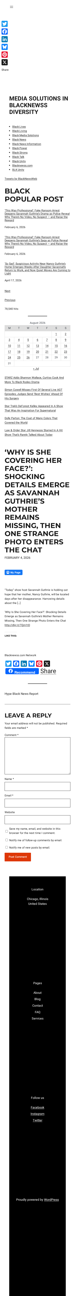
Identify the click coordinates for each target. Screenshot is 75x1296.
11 (18, 346)
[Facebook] (5, 31)
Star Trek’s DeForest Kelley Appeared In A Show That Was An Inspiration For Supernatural (34, 408)
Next (7, 291)
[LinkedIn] (5, 39)
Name (9, 779)
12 (28, 346)
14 (46, 346)
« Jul (36, 369)
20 (37, 352)
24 (9, 357)
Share (48, 671)
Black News (19, 140)
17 (9, 352)
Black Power (19, 148)
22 (56, 352)
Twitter (37, 1120)
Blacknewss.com (22, 166)
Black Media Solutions (25, 135)
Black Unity (19, 161)
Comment (11, 735)
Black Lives (19, 127)
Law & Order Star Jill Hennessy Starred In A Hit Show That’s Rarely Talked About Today (34, 432)
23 (65, 352)
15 (56, 346)
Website (10, 812)
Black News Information (26, 144)
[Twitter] (5, 24)
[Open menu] (11, 7)
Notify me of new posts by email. (29, 848)
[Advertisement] (37, 53)
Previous (10, 300)
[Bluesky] (5, 47)
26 (28, 357)
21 (46, 352)
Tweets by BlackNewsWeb (21, 179)
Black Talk (18, 157)
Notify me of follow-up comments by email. (35, 840)
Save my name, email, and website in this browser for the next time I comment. (34, 831)
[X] (5, 62)
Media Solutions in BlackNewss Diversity (38, 105)
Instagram (37, 1114)
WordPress (51, 1199)
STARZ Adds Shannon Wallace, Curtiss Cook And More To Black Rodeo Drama (34, 380)
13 (37, 346)
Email (9, 796)
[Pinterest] (5, 54)
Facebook (37, 1107)
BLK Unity (18, 170)
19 (28, 352)
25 (18, 357)
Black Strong (20, 153)
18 (18, 352)
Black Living (19, 131)
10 (9, 346)
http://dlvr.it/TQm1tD (17, 625)
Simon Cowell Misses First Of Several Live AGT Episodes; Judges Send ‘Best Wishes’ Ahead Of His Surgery (34, 394)
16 (65, 346)
